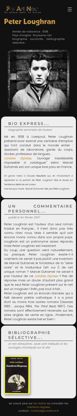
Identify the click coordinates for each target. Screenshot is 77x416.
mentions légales (38, 407)
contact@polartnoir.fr (45, 411)
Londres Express (46, 276)
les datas (39, 403)
